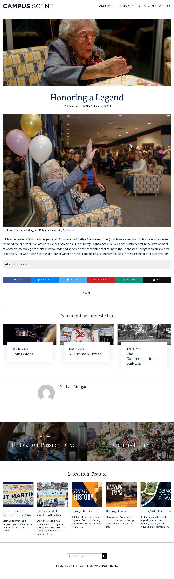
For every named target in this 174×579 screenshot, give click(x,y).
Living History (82, 511)
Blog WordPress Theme (102, 565)
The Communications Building (141, 359)
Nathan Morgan (74, 387)
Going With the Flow (155, 511)
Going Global (23, 354)
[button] (104, 556)
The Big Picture (101, 105)
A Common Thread (85, 354)
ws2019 (86, 293)
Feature (85, 105)
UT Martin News (150, 6)
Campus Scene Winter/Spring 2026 (17, 513)
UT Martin (126, 6)
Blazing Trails (116, 511)
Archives (106, 6)
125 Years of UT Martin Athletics (49, 513)
